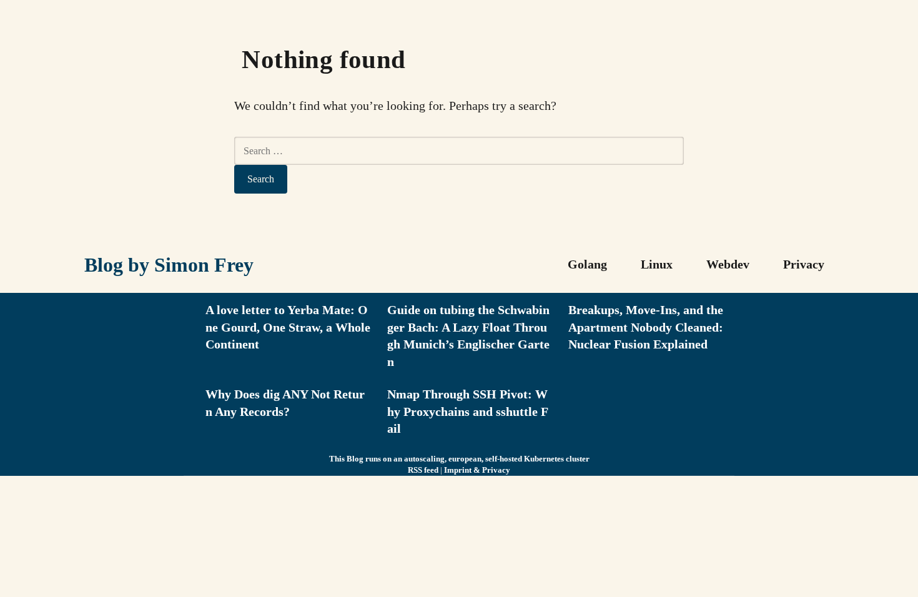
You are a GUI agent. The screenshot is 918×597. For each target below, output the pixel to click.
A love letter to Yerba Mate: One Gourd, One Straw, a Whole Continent (287, 327)
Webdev (727, 264)
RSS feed (423, 470)
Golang (587, 264)
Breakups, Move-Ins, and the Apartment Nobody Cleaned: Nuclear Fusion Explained (645, 327)
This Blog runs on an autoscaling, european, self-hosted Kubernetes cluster (459, 458)
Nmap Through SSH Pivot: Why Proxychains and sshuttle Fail (467, 411)
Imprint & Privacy (477, 470)
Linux (657, 264)
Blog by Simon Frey (169, 265)
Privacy (803, 264)
